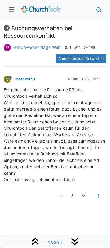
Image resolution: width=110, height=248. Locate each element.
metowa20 (25, 79)
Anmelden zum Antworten (81, 58)
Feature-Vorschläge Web (36, 47)
